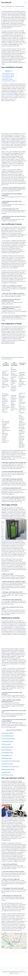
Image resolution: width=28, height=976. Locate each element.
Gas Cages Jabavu (6, 772)
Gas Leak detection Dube (7, 747)
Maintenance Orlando (7, 79)
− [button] (3, 936)
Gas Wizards (6, 2)
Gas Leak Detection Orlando (9, 81)
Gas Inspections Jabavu (7, 763)
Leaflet (16, 948)
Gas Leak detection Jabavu (7, 769)
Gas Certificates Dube (6, 749)
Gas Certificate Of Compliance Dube (10, 766)
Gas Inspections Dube (6, 755)
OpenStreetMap (23, 948)
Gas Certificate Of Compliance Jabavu (10, 761)
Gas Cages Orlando (7, 78)
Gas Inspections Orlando (8, 76)
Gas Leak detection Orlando (8, 738)
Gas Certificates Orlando (8, 75)
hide (11, 71)
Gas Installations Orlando (8, 73)
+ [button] (3, 934)
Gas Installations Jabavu (7, 752)
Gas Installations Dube (6, 758)
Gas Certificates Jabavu (7, 775)
